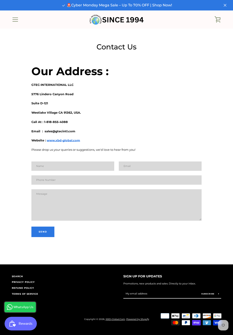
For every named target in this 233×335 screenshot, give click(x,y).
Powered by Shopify (137, 319)
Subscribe (208, 294)
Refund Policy (23, 288)
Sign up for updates (142, 276)
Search (17, 276)
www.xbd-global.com (63, 140)
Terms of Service (25, 294)
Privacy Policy (23, 282)
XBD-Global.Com (115, 319)
